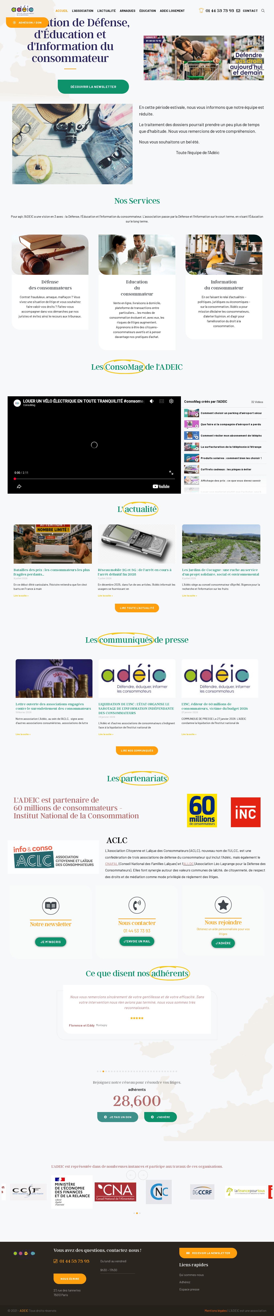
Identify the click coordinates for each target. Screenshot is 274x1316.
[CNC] (72, 1192)
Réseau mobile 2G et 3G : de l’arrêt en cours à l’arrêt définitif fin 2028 (135, 572)
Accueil (62, 10)
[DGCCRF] (115, 1192)
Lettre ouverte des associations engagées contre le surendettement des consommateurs (53, 706)
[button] (247, 10)
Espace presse (189, 1289)
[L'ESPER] (245, 1192)
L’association (82, 10)
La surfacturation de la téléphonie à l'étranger (231, 446)
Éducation (147, 10)
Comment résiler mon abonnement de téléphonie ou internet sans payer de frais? (231, 435)
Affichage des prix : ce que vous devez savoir (231, 480)
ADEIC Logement (172, 10)
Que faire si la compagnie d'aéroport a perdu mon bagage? (231, 424)
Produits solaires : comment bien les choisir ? (231, 458)
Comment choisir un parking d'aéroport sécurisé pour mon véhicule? (231, 413)
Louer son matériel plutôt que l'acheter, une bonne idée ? (231, 491)
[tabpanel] (94, 445)
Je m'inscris (51, 942)
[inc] (202, 1192)
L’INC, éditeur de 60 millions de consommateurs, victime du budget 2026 (215, 706)
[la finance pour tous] (159, 1192)
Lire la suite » (21, 595)
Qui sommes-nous (191, 1275)
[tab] (223, 413)
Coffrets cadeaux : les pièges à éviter (226, 469)
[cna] (28, 1192)
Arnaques (127, 10)
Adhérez (184, 1282)
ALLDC (188, 863)
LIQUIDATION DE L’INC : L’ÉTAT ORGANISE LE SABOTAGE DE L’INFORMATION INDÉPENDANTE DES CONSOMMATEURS (136, 708)
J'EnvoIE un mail (137, 941)
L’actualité (106, 10)
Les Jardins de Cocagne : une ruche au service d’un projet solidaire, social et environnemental (220, 572)
